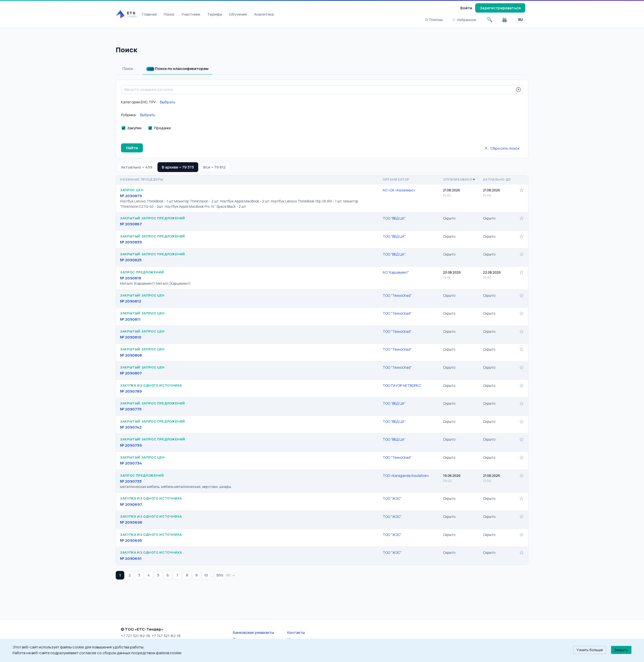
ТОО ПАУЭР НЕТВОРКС (402, 385)
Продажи (162, 127)
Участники (190, 14)
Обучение (238, 14)
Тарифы (214, 14)
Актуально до (497, 179)
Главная (149, 14)
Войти (466, 7)
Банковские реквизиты (253, 632)
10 (206, 574)
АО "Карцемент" (396, 272)
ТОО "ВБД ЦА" (394, 218)
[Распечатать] (504, 19)
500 (219, 574)
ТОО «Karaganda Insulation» (406, 475)
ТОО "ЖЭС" (392, 498)
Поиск (169, 14)
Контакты (296, 632)
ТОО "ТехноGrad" (397, 295)
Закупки (134, 127)
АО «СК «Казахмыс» (399, 190)
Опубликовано (457, 179)
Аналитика (264, 14)
